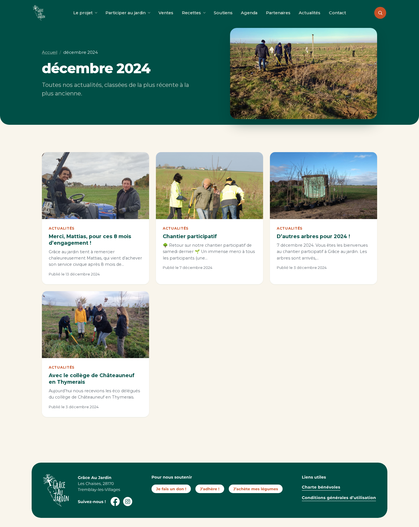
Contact (337, 12)
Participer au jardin (125, 12)
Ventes (165, 12)
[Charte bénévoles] (313, 488)
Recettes (191, 12)
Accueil (49, 52)
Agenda (249, 12)
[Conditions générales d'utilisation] (329, 500)
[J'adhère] (209, 489)
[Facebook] (115, 501)
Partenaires (278, 12)
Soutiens (223, 12)
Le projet (83, 12)
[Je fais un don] (171, 489)
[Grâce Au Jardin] (39, 13)
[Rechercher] (380, 13)
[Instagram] (127, 501)
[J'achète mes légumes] (255, 489)
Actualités (309, 12)
